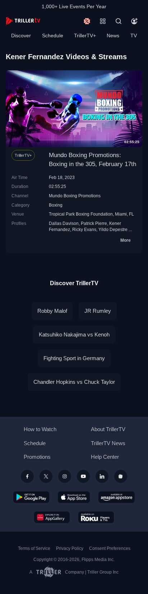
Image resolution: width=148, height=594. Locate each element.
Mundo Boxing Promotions (75, 195)
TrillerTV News (108, 443)
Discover (21, 35)
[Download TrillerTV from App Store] (74, 497)
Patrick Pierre (94, 223)
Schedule (52, 35)
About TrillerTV (108, 429)
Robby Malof (52, 311)
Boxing (56, 205)
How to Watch (40, 429)
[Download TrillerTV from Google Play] (31, 497)
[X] (46, 476)
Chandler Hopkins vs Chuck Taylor (74, 382)
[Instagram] (64, 476)
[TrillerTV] (23, 21)
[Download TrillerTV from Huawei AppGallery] (52, 517)
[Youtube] (83, 476)
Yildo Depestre (113, 229)
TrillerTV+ (85, 35)
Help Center (105, 457)
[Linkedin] (102, 476)
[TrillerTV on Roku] (96, 517)
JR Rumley (97, 311)
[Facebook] (27, 476)
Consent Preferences (109, 548)
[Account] (134, 21)
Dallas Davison (64, 223)
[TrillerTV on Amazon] (116, 497)
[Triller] (120, 476)
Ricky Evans (84, 229)
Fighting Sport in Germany (74, 358)
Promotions (37, 457)
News (113, 35)
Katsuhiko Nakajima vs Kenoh (74, 334)
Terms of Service (34, 548)
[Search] (118, 21)
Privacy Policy (69, 548)
